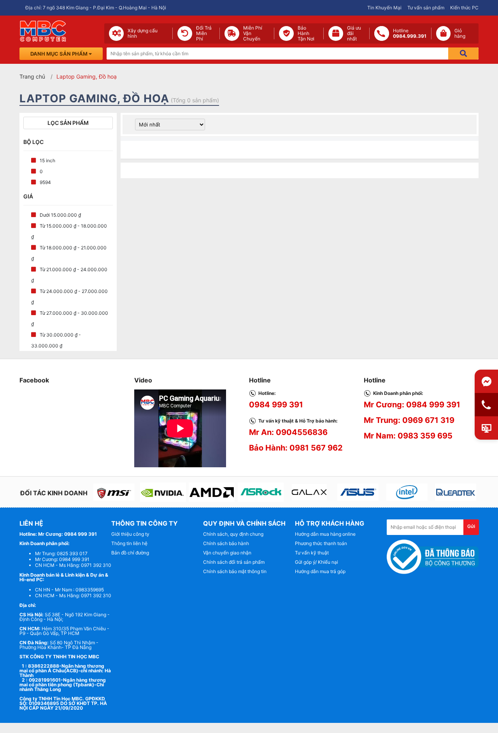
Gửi (471, 526)
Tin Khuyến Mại (384, 8)
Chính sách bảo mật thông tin (235, 571)
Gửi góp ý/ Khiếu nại (316, 562)
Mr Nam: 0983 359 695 (408, 435)
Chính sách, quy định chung (233, 534)
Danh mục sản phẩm (59, 54)
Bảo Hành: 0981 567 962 (296, 447)
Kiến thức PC (464, 8)
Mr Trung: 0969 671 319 (409, 420)
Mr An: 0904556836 (288, 432)
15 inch (47, 160)
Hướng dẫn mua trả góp (320, 571)
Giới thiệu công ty (130, 534)
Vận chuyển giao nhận (227, 553)
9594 (45, 182)
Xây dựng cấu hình (143, 33)
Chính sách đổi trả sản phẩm (234, 562)
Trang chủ (32, 76)
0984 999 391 (276, 404)
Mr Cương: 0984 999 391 (412, 404)
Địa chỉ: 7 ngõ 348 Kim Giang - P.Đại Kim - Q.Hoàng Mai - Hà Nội (95, 8)
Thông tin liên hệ (129, 543)
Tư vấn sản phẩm (425, 8)
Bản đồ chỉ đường (130, 553)
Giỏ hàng (459, 33)
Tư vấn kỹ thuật (312, 553)
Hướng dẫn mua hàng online (325, 534)
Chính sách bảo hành (226, 543)
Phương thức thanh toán (321, 543)
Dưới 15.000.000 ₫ (60, 215)
